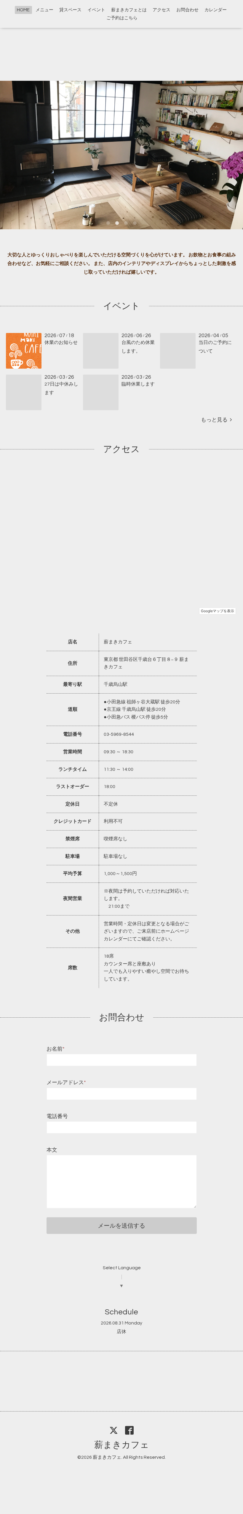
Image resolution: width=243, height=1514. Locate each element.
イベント (96, 10)
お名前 (56, 1049)
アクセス (161, 10)
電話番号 (57, 1116)
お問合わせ (187, 10)
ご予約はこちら (122, 18)
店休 (121, 1331)
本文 (52, 1150)
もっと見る (215, 420)
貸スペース (70, 10)
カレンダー (215, 10)
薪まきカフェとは (129, 10)
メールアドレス (66, 1082)
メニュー (44, 10)
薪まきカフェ (121, 1445)
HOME (23, 10)
